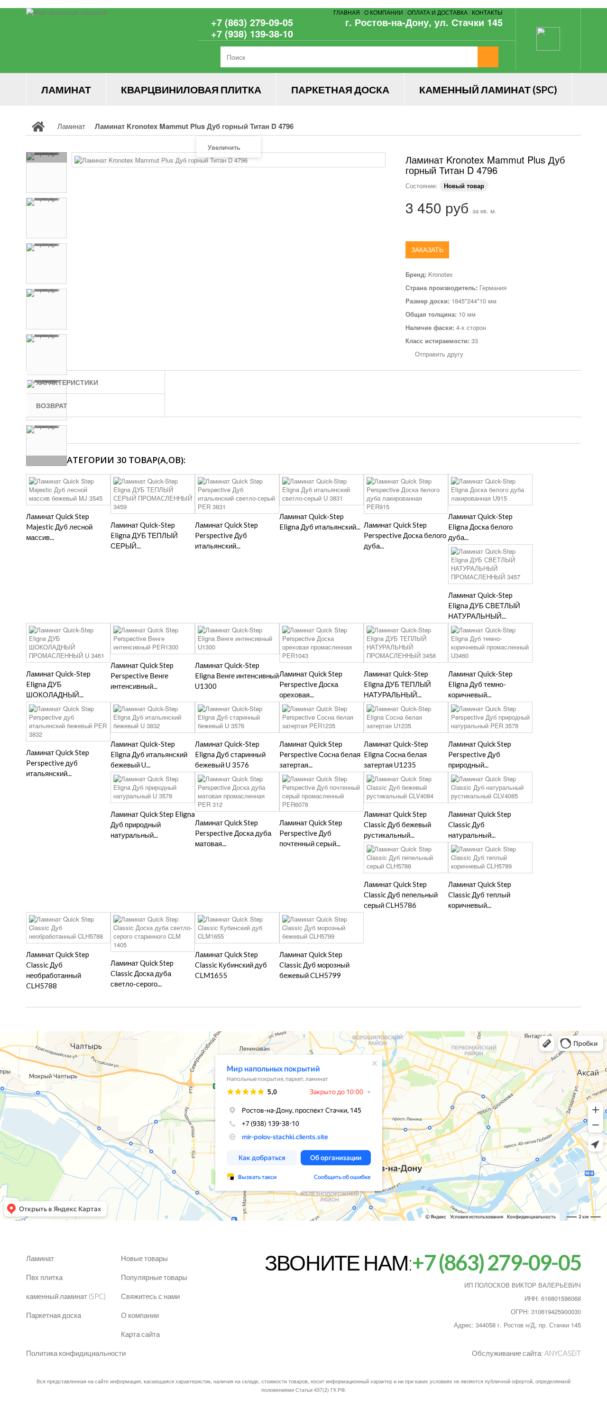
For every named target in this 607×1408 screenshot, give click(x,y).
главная (346, 12)
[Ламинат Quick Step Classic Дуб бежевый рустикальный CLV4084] (406, 787)
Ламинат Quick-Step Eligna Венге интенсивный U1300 (237, 675)
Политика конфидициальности (76, 1353)
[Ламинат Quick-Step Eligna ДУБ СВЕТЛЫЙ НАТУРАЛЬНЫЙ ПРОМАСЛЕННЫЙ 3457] (490, 564)
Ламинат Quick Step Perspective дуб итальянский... (57, 762)
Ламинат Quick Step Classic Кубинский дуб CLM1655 (231, 964)
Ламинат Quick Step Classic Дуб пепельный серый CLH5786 (401, 894)
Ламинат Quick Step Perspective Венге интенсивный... (142, 675)
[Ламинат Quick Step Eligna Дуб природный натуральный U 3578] (152, 787)
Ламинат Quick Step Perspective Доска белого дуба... (405, 535)
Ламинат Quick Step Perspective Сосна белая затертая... (319, 754)
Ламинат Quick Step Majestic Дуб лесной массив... (59, 526)
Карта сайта (140, 1334)
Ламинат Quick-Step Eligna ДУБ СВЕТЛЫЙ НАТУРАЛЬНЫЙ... (484, 605)
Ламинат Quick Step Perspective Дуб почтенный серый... (310, 833)
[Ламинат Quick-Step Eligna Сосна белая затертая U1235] (406, 717)
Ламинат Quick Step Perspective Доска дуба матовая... (233, 833)
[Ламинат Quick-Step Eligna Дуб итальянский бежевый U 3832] (152, 717)
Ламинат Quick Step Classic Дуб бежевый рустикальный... (397, 824)
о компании (383, 12)
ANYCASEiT (562, 1353)
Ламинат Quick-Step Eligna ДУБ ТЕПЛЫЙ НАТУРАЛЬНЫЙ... (397, 684)
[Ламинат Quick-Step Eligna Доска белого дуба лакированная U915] (490, 489)
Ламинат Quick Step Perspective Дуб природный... (479, 754)
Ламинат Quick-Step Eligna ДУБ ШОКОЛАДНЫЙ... (58, 684)
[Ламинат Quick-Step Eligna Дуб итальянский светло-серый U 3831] (321, 489)
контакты (487, 12)
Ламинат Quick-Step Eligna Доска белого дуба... (480, 526)
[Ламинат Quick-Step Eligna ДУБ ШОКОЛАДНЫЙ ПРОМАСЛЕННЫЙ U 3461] (68, 643)
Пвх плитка (44, 1277)
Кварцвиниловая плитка (191, 89)
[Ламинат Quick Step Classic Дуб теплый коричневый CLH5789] (490, 857)
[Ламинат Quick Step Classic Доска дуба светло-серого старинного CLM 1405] (152, 932)
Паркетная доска (340, 89)
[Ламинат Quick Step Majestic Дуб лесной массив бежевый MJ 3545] (68, 489)
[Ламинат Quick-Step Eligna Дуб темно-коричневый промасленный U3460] (490, 643)
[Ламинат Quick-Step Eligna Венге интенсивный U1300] (237, 638)
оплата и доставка (437, 12)
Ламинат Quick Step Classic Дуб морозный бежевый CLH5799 (314, 964)
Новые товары (144, 1258)
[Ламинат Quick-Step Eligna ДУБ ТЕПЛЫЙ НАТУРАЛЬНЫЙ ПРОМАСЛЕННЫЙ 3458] (406, 643)
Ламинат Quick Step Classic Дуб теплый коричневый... (479, 894)
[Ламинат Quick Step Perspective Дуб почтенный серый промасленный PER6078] (321, 792)
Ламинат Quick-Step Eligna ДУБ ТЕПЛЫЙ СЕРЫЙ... (144, 535)
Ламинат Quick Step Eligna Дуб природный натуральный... (152, 824)
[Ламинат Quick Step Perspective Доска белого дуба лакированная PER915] (406, 494)
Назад (46, 157)
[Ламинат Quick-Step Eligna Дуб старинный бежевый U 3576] (237, 717)
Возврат (51, 405)
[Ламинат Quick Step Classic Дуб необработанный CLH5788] (68, 927)
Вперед (46, 461)
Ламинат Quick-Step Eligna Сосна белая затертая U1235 (396, 754)
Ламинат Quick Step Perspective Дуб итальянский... (226, 535)
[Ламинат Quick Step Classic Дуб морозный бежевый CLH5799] (321, 927)
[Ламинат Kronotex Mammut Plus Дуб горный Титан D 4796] (46, 172)
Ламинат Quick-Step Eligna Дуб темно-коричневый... (480, 684)
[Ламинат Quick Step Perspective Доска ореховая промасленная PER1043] (321, 643)
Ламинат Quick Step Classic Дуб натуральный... (479, 824)
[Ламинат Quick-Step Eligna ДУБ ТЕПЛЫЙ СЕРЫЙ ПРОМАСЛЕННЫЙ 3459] (152, 494)
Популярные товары (154, 1277)
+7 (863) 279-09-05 (252, 22)
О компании (140, 1315)
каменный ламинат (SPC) (66, 1296)
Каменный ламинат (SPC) (488, 89)
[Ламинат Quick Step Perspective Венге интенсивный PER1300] (152, 638)
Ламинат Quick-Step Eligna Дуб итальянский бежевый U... (148, 754)
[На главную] (38, 126)
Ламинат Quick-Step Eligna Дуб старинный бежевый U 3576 (230, 754)
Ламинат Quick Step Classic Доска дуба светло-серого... (142, 973)
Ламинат (66, 89)
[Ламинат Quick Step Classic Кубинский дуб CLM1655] (237, 927)
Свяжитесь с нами (150, 1296)
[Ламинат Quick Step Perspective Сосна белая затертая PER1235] (321, 717)
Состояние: (421, 185)
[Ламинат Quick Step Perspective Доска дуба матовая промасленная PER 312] (237, 792)
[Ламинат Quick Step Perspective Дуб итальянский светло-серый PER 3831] (237, 494)
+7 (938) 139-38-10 (252, 33)
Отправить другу (439, 354)
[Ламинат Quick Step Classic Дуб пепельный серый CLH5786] (406, 857)
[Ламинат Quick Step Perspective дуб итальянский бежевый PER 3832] (68, 721)
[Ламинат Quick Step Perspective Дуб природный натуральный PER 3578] (490, 717)
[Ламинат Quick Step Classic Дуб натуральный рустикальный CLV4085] (490, 787)
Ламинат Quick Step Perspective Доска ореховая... (310, 684)
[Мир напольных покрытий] (114, 40)
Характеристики (67, 382)
